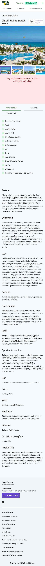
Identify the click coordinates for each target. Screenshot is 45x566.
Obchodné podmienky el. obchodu (13, 544)
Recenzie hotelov (7, 512)
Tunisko (4, 15)
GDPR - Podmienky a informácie (12, 551)
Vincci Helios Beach (14, 20)
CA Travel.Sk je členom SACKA (12, 555)
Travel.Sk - (26, 3)
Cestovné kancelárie (8, 524)
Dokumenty (11, 113)
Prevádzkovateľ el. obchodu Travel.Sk (14, 540)
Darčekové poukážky (8, 520)
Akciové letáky (6, 532)
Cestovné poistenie (8, 547)
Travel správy (6, 528)
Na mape (33, 108)
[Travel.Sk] (7, 3)
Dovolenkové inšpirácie (9, 516)
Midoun (15, 15)
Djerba (10, 15)
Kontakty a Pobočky (8, 536)
